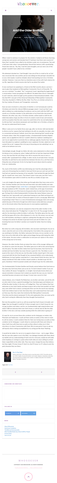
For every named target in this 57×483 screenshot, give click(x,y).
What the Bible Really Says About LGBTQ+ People (17, 431)
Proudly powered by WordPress (21, 467)
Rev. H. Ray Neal (30, 37)
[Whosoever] (28, 3)
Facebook (8, 413)
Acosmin (40, 467)
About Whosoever (9, 426)
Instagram (24, 413)
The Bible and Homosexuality (12, 430)
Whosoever (28, 460)
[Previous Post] (15, 372)
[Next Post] (41, 372)
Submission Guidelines (10, 428)
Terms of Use (8, 435)
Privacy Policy (8, 433)
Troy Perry (10, 364)
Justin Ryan (24, 186)
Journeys (40, 37)
